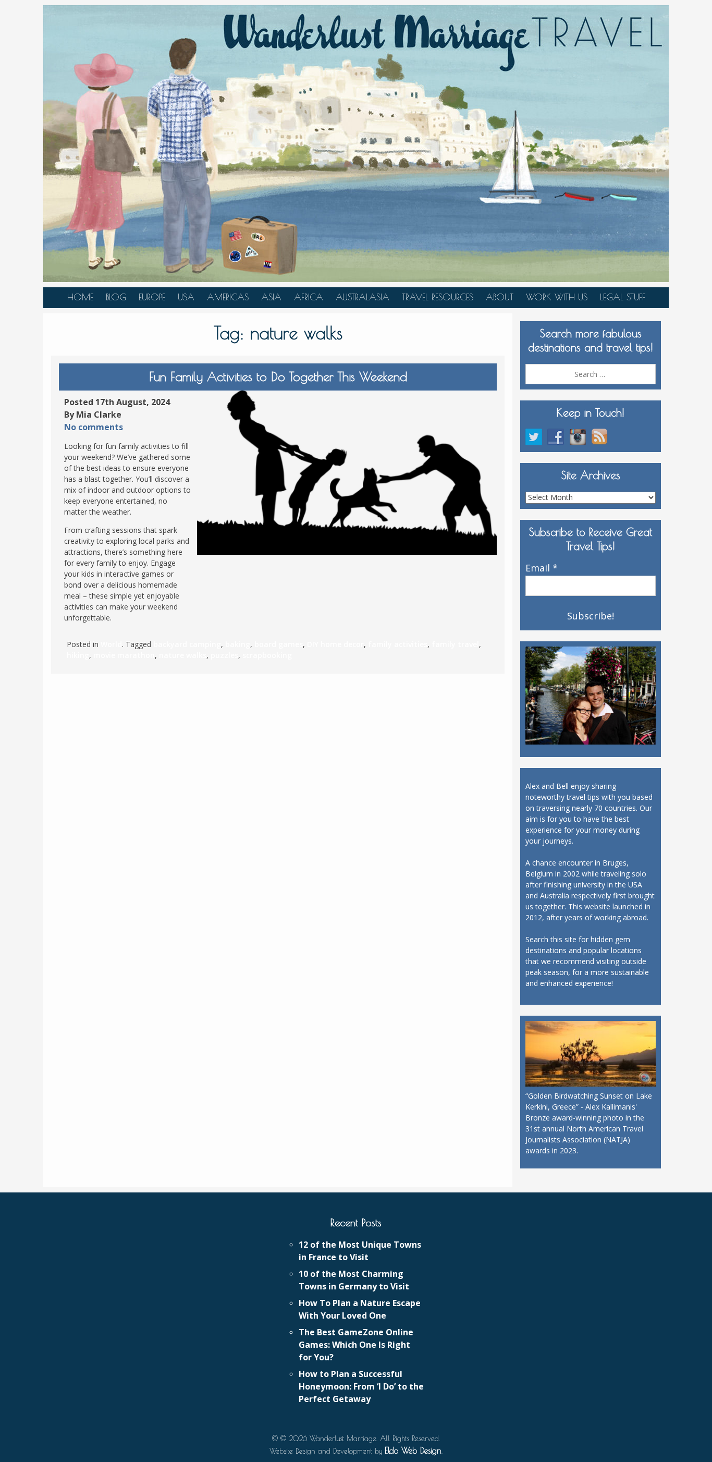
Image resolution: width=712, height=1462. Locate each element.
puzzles (224, 655)
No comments (93, 427)
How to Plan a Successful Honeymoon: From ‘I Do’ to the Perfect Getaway (361, 1386)
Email (541, 568)
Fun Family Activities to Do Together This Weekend (278, 376)
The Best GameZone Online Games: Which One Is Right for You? (356, 1344)
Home (80, 297)
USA (186, 297)
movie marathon (124, 655)
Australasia (362, 297)
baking (237, 644)
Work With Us (556, 297)
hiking (78, 655)
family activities (397, 644)
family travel (455, 644)
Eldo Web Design (413, 1450)
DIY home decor (335, 644)
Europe (152, 297)
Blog (116, 297)
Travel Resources (437, 297)
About (499, 297)
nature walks (182, 655)
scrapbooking (267, 655)
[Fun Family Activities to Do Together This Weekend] (347, 473)
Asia (271, 297)
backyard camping (187, 644)
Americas (228, 297)
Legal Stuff (622, 297)
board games (278, 644)
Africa (308, 297)
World (111, 644)
